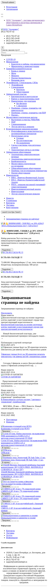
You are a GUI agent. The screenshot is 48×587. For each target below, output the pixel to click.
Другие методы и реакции (22, 127)
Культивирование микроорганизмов (22, 129)
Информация (12, 538)
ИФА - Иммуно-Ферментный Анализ (27, 177)
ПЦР (13, 122)
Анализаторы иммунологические (25, 159)
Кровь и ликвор (18, 71)
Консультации (12, 207)
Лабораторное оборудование (18, 152)
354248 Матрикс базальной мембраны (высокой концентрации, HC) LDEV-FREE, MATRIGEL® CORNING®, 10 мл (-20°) (22, 474)
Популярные (11, 419)
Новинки (10, 422)
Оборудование (22, 92)
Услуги (9, 535)
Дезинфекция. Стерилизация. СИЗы (22, 82)
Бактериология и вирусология (24, 96)
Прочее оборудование (20, 173)
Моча (13, 73)
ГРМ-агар (5, 452)
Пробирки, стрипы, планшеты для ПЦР (28, 113)
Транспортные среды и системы (25, 150)
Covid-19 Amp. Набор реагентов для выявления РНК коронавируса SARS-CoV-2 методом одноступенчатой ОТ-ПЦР (24, 442)
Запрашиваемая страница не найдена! (22, 219)
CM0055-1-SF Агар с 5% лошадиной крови (20, 498)
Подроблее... (7, 250)
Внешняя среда (17, 80)
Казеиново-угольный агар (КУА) (15, 429)
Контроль (20, 89)
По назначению (23, 143)
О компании (11, 200)
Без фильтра (21, 103)
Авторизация (12, 9)
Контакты (10, 203)
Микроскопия (12, 62)
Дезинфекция (17, 85)
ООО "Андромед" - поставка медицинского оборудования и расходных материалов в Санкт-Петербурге (25, 22)
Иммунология (12, 175)
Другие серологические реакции (25, 194)
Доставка (10, 205)
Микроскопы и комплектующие (25, 66)
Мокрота (15, 76)
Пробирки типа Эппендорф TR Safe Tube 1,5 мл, (22, 460)
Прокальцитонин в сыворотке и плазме (18, 518)
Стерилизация (17, 87)
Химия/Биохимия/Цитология (19, 69)
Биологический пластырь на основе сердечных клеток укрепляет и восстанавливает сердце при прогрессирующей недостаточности (22, 326)
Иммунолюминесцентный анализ (26, 189)
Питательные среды (20, 136)
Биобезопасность (18, 161)
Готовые (20, 138)
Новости (10, 198)
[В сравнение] (18, 431)
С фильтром (21, 106)
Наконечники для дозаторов (23, 101)
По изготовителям (24, 140)
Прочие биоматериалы (21, 78)
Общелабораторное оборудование (26, 168)
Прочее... (15, 115)
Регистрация (11, 7)
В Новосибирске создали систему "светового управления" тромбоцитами (21, 400)
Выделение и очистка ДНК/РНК (25, 120)
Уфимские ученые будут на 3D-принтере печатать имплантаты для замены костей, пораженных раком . (23, 356)
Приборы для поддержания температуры (29, 171)
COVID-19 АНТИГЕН (11, 377)
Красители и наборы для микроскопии (28, 64)
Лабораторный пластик (16, 94)
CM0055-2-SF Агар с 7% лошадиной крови (20, 491)
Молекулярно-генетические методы (21, 117)
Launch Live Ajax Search (11, 212)
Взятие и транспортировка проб (25, 99)
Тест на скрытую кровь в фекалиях (16, 484)
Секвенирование (18, 124)
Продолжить (6, 313)
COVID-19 (10, 59)
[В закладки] (15, 431)
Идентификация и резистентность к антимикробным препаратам (27, 132)
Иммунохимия (17, 191)
